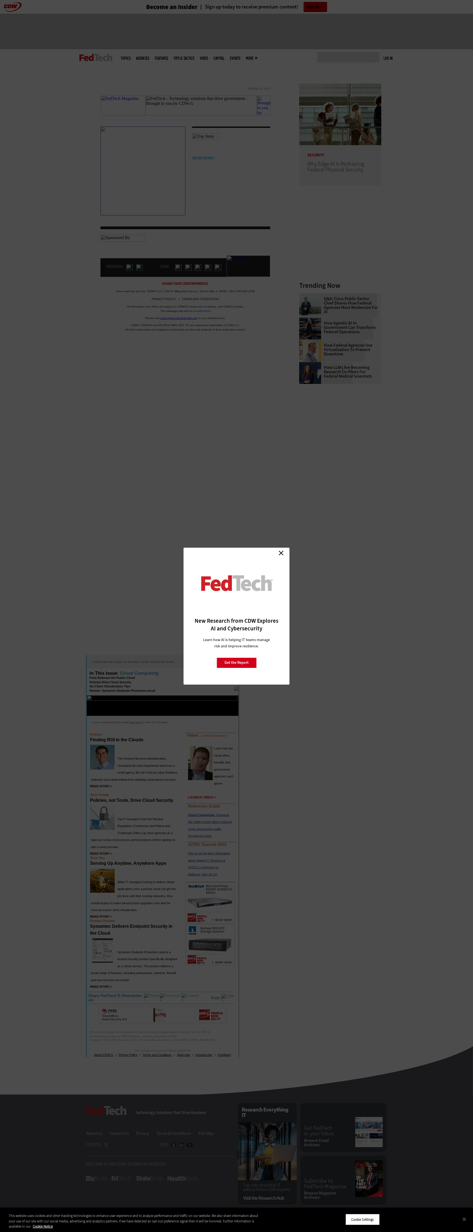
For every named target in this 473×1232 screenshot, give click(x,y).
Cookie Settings (362, 1219)
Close (281, 553)
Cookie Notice (43, 1226)
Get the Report (236, 662)
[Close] (464, 1219)
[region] (236, 1220)
